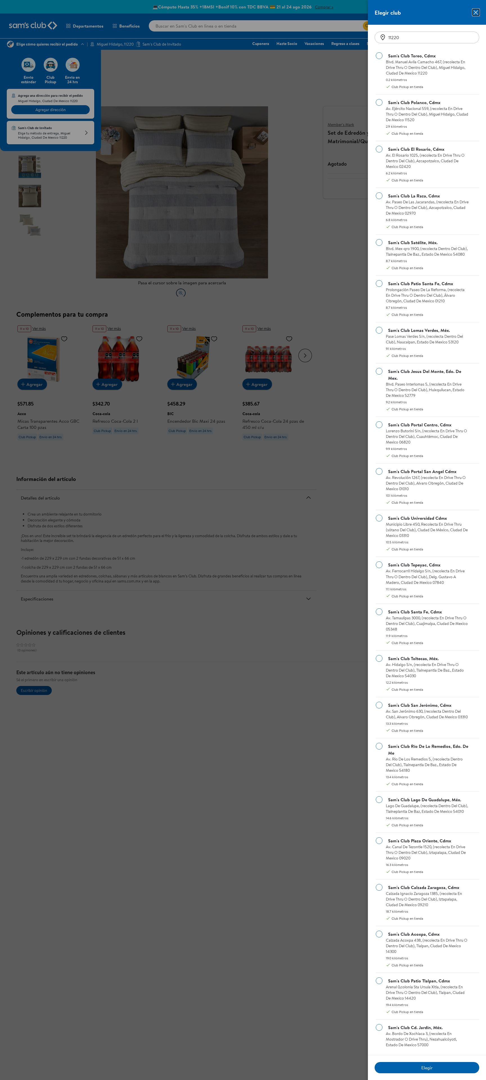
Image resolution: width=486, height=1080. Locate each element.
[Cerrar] (475, 12)
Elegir (427, 1068)
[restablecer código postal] (382, 37)
